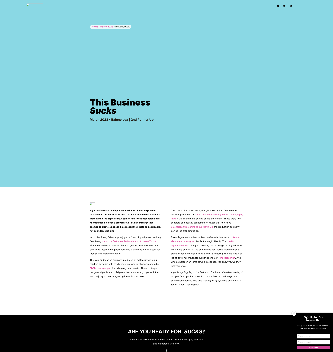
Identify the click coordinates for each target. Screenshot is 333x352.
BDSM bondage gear (100, 268)
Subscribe (313, 347)
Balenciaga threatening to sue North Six (192, 227)
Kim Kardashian (227, 258)
